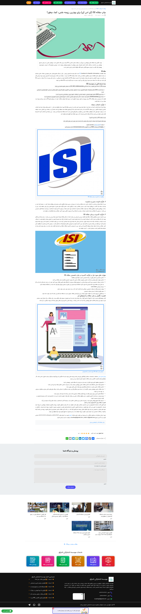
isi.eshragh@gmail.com (100, 599)
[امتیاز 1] (88, 433)
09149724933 (103, 596)
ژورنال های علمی (102, 376)
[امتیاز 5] (80, 433)
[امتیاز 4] (82, 433)
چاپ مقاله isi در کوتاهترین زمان (97, 422)
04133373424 (103, 592)
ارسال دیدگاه (70, 487)
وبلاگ (104, 9)
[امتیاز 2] (86, 433)
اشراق (70, 415)
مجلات (100, 9)
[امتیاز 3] (84, 433)
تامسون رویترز (97, 125)
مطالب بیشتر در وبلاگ (71, 544)
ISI (97, 9)
